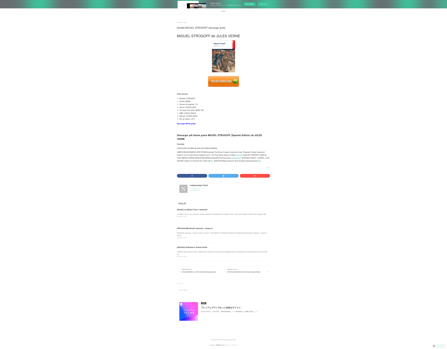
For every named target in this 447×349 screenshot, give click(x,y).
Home (223, 11)
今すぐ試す (249, 4)
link (212, 161)
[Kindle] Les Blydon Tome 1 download (192, 209)
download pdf (236, 158)
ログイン (264, 4)
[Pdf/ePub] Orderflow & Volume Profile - (192, 247)
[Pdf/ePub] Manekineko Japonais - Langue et (195, 228)
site (259, 161)
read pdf (239, 155)
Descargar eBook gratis (186, 123)
